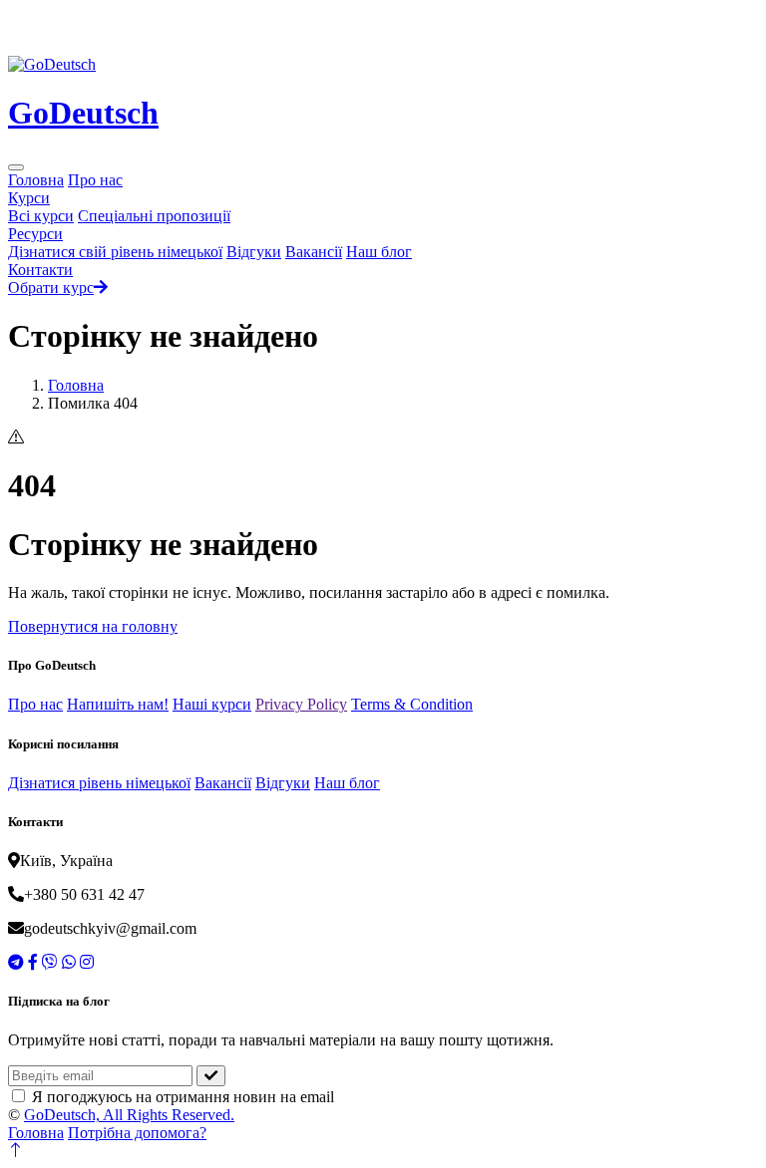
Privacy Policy (301, 704)
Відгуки (253, 251)
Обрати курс (51, 287)
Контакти (40, 269)
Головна (36, 179)
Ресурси (35, 233)
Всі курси (41, 215)
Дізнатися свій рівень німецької (115, 251)
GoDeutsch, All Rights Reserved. (129, 1114)
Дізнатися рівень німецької (99, 782)
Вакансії (313, 251)
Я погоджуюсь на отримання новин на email (183, 1096)
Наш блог (379, 251)
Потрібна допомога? (137, 1132)
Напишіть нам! (118, 704)
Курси (29, 197)
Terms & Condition (412, 704)
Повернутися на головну (93, 626)
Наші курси (212, 704)
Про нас (95, 179)
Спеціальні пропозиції (154, 215)
